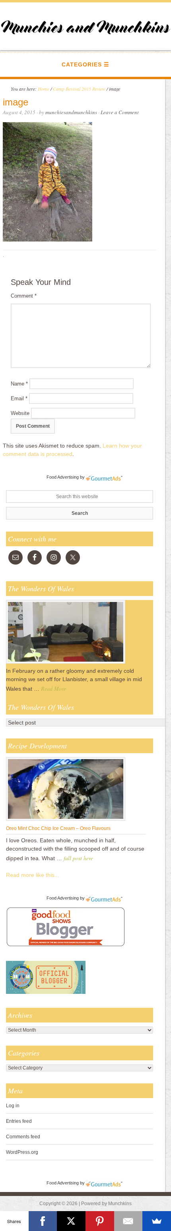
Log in (12, 1105)
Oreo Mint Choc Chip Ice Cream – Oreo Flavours (58, 828)
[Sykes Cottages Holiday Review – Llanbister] (65, 663)
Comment (24, 296)
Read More (53, 688)
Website (20, 413)
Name (19, 384)
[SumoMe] (156, 1221)
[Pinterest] (100, 1221)
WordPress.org (22, 1152)
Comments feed (23, 1136)
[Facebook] (43, 1221)
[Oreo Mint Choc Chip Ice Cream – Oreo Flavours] (65, 820)
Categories (82, 64)
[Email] (128, 1221)
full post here (78, 858)
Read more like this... (32, 875)
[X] (71, 1221)
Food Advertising (63, 477)
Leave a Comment (120, 112)
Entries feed (19, 1121)
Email (19, 398)
